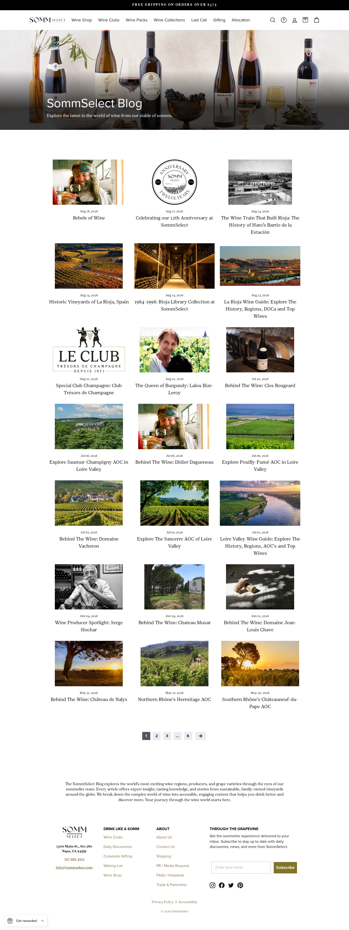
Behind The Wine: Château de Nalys (89, 699)
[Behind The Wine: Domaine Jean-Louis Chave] (260, 586)
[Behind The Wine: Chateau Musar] (174, 586)
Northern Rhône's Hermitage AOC (174, 699)
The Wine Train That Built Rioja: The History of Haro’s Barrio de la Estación (260, 225)
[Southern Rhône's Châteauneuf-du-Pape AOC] (260, 663)
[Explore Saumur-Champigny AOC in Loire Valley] (89, 426)
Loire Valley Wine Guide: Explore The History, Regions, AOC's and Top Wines (260, 546)
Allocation (241, 20)
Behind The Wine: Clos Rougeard (260, 386)
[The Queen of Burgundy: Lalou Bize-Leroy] (174, 349)
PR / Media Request (172, 865)
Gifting (219, 20)
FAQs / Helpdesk (170, 875)
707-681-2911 (74, 859)
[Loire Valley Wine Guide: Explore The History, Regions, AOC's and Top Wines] (260, 503)
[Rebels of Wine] (89, 182)
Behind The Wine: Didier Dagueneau (174, 462)
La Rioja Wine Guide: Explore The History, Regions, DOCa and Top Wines (260, 309)
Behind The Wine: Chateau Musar (174, 623)
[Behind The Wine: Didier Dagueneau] (174, 426)
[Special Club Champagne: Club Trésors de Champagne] (89, 349)
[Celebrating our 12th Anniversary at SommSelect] (174, 182)
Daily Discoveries (118, 846)
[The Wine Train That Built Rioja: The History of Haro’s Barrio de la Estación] (260, 182)
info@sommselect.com (74, 868)
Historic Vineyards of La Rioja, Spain (89, 302)
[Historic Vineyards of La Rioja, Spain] (89, 265)
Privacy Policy (163, 902)
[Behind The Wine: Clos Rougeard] (260, 349)
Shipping (163, 856)
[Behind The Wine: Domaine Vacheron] (89, 503)
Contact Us (165, 846)
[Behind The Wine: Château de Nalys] (89, 663)
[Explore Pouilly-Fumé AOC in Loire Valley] (260, 426)
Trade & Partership (171, 884)
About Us (164, 837)
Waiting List (113, 865)
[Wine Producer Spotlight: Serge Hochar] (89, 586)
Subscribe (285, 868)
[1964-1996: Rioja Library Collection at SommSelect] (174, 265)
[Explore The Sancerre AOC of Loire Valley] (174, 503)
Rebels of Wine (89, 218)
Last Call (199, 20)
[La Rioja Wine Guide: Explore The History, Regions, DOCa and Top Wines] (260, 265)
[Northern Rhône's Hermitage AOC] (174, 663)
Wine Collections (169, 20)
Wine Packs (136, 20)
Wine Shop (81, 20)
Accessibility (188, 902)
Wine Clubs (108, 20)
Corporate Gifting (118, 856)
